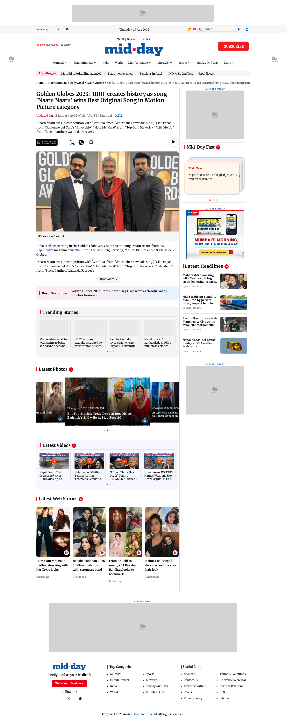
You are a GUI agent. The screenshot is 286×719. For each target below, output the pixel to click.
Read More (107, 279)
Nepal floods (206, 73)
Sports (182, 62)
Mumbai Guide (138, 62)
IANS (118, 115)
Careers (189, 692)
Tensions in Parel (150, 74)
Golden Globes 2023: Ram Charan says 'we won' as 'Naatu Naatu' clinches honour (119, 293)
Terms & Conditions (233, 674)
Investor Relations (231, 686)
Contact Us (191, 680)
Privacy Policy (193, 698)
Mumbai (58, 62)
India (106, 62)
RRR (79, 250)
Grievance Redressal (233, 680)
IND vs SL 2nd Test (180, 74)
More (227, 62)
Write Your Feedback (69, 683)
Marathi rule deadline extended (81, 74)
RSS (222, 692)
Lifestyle (162, 62)
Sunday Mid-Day (207, 62)
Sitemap (225, 698)
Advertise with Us (195, 686)
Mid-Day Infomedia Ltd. (142, 714)
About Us (190, 674)
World (119, 62)
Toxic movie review (120, 74)
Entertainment (83, 62)
